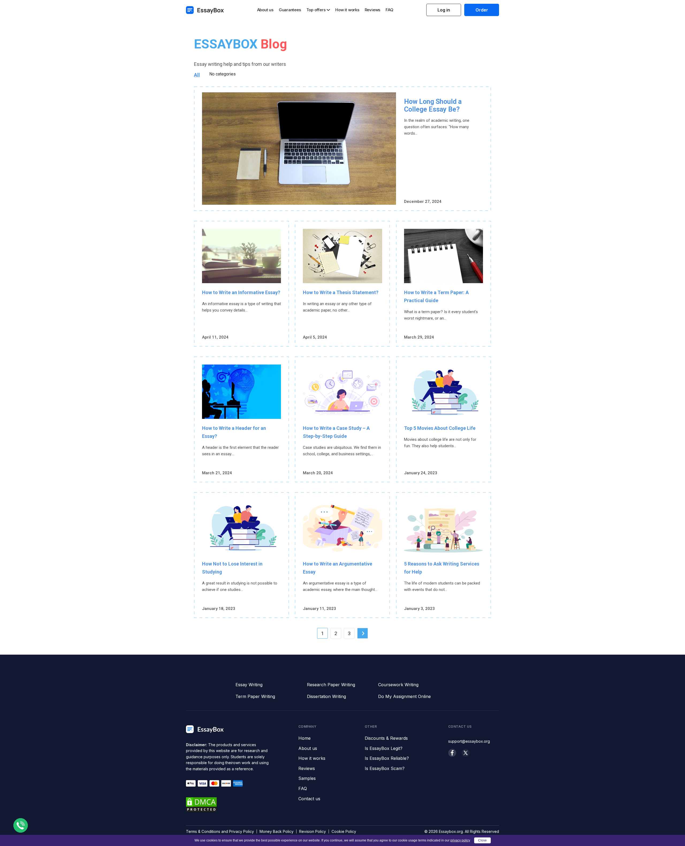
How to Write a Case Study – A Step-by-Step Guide (336, 432)
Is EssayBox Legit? (383, 748)
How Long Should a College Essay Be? (433, 105)
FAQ (389, 9)
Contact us (309, 798)
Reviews (372, 9)
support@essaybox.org (469, 741)
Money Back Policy (277, 831)
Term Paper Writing (255, 696)
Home (304, 738)
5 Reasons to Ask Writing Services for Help (441, 568)
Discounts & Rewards (386, 738)
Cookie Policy (344, 831)
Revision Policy (312, 831)
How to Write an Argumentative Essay (337, 568)
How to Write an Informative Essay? (241, 292)
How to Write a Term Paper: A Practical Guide (436, 296)
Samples (307, 778)
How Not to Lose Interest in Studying (232, 568)
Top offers (316, 10)
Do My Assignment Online (404, 696)
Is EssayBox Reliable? (387, 758)
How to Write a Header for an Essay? (234, 432)
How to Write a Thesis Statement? (340, 292)
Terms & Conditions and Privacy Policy (220, 831)
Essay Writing (248, 684)
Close (482, 840)
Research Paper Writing (331, 684)
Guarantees (290, 9)
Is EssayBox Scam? (385, 768)
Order (481, 10)
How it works (347, 9)
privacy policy (460, 840)
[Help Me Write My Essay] (205, 10)
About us (265, 9)
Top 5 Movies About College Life (439, 428)
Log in (443, 10)
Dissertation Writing (326, 696)
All (197, 75)
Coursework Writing (398, 684)
